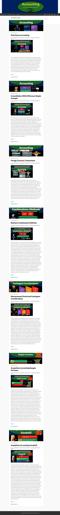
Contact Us (18, 14)
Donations (9, 14)
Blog (5, 14)
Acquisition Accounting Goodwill (24, 445)
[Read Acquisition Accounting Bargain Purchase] (25, 363)
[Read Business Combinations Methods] (26, 218)
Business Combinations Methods (24, 223)
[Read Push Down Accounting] (26, 30)
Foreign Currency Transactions (23, 160)
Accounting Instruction (14, 32)
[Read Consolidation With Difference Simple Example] (26, 91)
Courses (2, 14)
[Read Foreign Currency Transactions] (26, 156)
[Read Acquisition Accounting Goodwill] (26, 440)
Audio (14, 14)
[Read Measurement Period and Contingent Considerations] (25, 291)
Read (14, 76)
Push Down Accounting (20, 35)
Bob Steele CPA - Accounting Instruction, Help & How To (22, 37)
